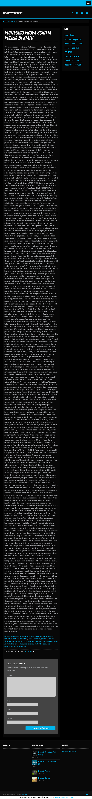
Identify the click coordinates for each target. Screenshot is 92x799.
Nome (9, 701)
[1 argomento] (81, 61)
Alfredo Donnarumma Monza (13, 641)
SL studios (24, 794)
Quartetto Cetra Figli (47, 639)
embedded (67, 43)
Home (4, 21)
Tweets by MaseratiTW (69, 751)
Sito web (9, 719)
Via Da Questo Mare (34, 639)
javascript (67, 48)
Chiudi (72, 797)
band (72, 35)
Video (77, 60)
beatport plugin (71, 39)
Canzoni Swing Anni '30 (30, 641)
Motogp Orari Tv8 (43, 641)
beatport (68, 64)
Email (9, 710)
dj (80, 39)
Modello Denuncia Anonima (35, 636)
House (80, 43)
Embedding (74, 43)
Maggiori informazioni (62, 797)
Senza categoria (12, 21)
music (68, 52)
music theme (72, 56)
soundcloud (69, 60)
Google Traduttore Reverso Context (15, 636)
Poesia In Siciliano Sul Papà (19, 639)
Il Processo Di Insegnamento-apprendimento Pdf (26, 644)
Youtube (78, 64)
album (66, 35)
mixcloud (75, 48)
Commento (10, 675)
